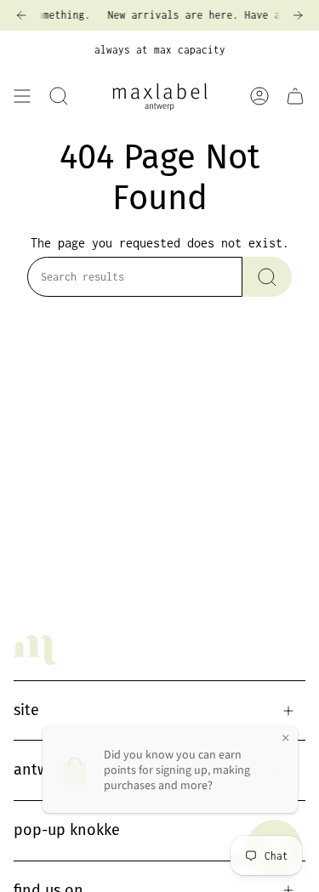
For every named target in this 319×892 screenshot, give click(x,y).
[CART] (295, 96)
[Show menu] (22, 96)
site (26, 710)
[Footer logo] (35, 650)
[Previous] (21, 15)
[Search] (267, 277)
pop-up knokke (67, 830)
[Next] (297, 15)
